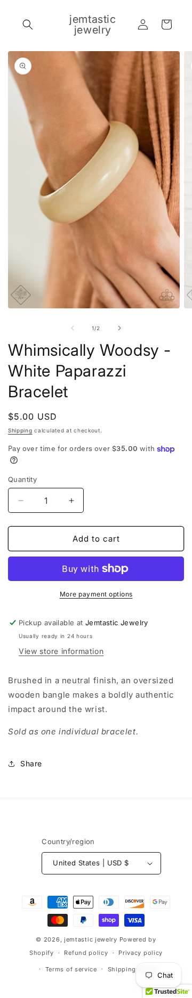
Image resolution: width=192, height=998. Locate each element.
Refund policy (86, 952)
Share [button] (31, 763)
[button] (27, 24)
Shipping (20, 430)
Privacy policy (140, 952)
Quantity (22, 479)
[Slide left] (72, 328)
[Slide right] (119, 328)
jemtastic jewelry (90, 939)
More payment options (96, 594)
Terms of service (71, 969)
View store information (61, 651)
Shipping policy (133, 969)
